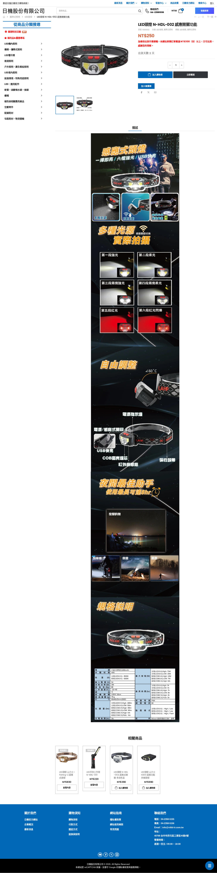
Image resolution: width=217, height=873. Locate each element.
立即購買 (191, 74)
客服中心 (160, 3)
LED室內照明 (10, 72)
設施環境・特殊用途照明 (16, 78)
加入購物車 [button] (123, 787)
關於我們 (130, 3)
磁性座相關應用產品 (14, 101)
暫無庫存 (63, 750)
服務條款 (135, 867)
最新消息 (118, 3)
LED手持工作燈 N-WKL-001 (93, 773)
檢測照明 (8, 61)
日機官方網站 (188, 3)
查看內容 (67, 787)
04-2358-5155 (167, 819)
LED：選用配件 (11, 84)
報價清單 (204, 10)
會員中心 (202, 3)
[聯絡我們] (209, 865)
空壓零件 (8, 107)
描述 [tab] (135, 128)
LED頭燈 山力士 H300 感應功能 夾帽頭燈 (148, 775)
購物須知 (145, 3)
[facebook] (105, 854)
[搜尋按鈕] (140, 10)
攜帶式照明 (15, 16)
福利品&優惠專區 (16, 37)
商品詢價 (174, 3)
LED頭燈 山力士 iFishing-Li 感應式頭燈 (66, 775)
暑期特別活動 (17, 31)
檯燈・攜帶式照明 (13, 49)
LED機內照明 (10, 43)
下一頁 (210, 16)
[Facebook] (141, 92)
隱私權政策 (123, 867)
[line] (117, 854)
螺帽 (6, 95)
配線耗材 (8, 112)
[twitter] (111, 854)
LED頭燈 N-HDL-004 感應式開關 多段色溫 (121, 775)
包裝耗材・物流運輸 (14, 118)
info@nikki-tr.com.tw (173, 827)
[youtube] (100, 854)
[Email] (155, 92)
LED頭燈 (28, 16)
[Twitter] (148, 92)
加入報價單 (146, 86)
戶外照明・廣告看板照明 (16, 66)
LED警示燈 (9, 55)
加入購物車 (157, 74)
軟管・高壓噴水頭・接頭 (16, 89)
